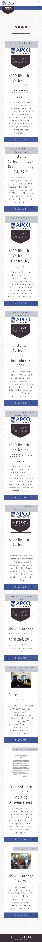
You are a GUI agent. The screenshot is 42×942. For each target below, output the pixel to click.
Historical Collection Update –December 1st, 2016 (21, 355)
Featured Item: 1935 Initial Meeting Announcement (20, 794)
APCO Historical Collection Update (21, 544)
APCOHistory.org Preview (20, 878)
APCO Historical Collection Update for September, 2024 (21, 86)
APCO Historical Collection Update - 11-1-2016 (21, 452)
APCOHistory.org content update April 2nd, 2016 (20, 634)
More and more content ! (21, 697)
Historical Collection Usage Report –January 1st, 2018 (21, 164)
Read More (20, 139)
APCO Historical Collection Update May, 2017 (21, 258)
